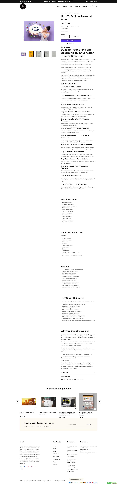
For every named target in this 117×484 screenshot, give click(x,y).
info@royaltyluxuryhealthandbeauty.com (88, 452)
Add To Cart (76, 36)
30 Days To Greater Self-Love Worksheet (72, 455)
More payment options (71, 43)
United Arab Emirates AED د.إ (90, 1)
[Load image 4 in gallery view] (46, 54)
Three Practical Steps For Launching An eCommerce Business (66, 414)
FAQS (54, 451)
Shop (71, 6)
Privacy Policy (56, 456)
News (54, 461)
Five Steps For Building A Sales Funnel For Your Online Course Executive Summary (47, 414)
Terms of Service (56, 459)
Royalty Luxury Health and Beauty (31, 480)
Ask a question (66, 376)
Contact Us (77, 6)
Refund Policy (56, 453)
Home (58, 6)
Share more (81, 379)
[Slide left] (20, 54)
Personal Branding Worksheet (86, 412)
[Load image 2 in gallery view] (31, 54)
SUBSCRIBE (88, 424)
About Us (65, 6)
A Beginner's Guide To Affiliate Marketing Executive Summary (71, 460)
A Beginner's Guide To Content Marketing (71, 466)
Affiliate (85, 6)
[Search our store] (89, 6)
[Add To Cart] (35, 409)
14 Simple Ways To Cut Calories (72, 446)
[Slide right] (57, 54)
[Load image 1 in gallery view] (23, 54)
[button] (17, 401)
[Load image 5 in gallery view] (54, 54)
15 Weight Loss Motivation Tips (72, 451)
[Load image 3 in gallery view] (38, 54)
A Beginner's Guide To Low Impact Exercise (72, 470)
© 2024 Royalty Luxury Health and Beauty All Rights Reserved (51, 480)
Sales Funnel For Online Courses (28, 412)
